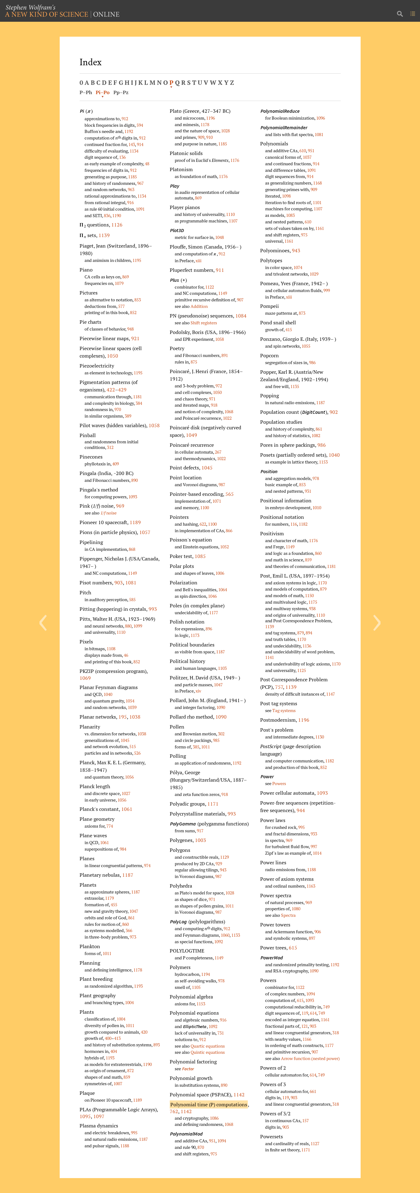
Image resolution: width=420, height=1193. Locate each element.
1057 (144, 532)
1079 (119, 283)
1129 (224, 857)
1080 (296, 909)
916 (130, 202)
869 (125, 277)
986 (312, 362)
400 (108, 1038)
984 (123, 849)
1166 (306, 1039)
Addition (199, 306)
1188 (124, 1146)
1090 (220, 707)
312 (110, 447)
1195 (136, 260)
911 (220, 270)
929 (218, 863)
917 (200, 831)
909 (201, 137)
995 (134, 1133)
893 (156, 1045)
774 (109, 826)
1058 (154, 425)
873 (302, 313)
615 (293, 947)
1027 (126, 793)
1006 (219, 573)
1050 (112, 355)
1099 (137, 626)
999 (326, 290)
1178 (137, 970)
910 (209, 137)
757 (279, 686)
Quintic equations (208, 1052)
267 (218, 452)
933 (314, 834)
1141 (269, 657)
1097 (98, 1116)
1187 (127, 874)
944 (301, 810)
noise (108, 513)
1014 (317, 853)
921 (135, 338)
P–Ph (86, 92)
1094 (221, 1141)
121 (304, 1026)
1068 (228, 411)
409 (115, 464)
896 (208, 629)
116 (293, 524)
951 (212, 1141)
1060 (225, 935)
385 (196, 747)
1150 (309, 595)
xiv (198, 691)
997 (314, 846)
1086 (214, 1118)
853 (137, 300)
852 (133, 312)
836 (107, 215)
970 (117, 409)
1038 (135, 716)
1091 (140, 209)
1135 (294, 386)
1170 (322, 583)
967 (140, 183)
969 (120, 505)
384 (139, 403)
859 (126, 1077)
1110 (121, 632)
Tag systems (284, 710)
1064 (222, 589)
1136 (306, 646)
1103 (222, 668)
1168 (317, 183)
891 (224, 355)
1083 (290, 215)
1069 (85, 677)
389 (128, 416)
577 (121, 306)
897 (312, 938)
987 (222, 484)
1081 (130, 582)
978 (221, 981)
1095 (85, 1116)
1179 (109, 898)
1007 (117, 1083)
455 (114, 904)
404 (113, 1051)
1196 (210, 118)
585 (132, 599)
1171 (213, 803)
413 (117, 1038)
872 (130, 1070)
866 (229, 530)
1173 (195, 635)
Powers (279, 783)
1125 (301, 670)
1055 (306, 346)
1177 (213, 612)
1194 (205, 974)
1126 (116, 224)
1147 (330, 694)
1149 (132, 573)
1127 (315, 1143)
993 (153, 609)
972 (218, 386)
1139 (104, 235)
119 (305, 1013)
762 (174, 1111)
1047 (133, 911)
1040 (108, 694)
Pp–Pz (120, 92)
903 (118, 582)
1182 (303, 524)
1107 (233, 221)
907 (240, 300)
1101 (317, 202)
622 (203, 524)
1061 (126, 809)
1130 (319, 737)
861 (131, 918)
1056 (129, 777)
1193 (138, 986)
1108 (111, 648)
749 (326, 1007)
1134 (134, 151)
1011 (107, 953)
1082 (316, 435)
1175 (312, 602)
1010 (316, 507)
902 (334, 412)
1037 (307, 157)
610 (302, 150)
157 (305, 1120)
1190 (116, 215)
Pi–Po (103, 92)
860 (125, 924)
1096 (320, 118)
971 (212, 399)
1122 (209, 287)
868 (132, 549)
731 (220, 1033)
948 (130, 329)
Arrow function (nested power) (310, 1058)
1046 (212, 596)
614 (313, 1013)
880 (128, 626)
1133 (235, 935)
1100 (204, 507)
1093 (132, 497)
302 (221, 734)
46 (126, 655)
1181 (137, 397)
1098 (286, 196)
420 (144, 1032)
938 (312, 608)
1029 (314, 274)
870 (200, 1147)
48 (147, 164)
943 (223, 870)
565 (229, 494)
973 (133, 937)
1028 (225, 131)
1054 (130, 701)
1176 (234, 160)
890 (134, 480)
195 (122, 716)
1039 (132, 707)
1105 (196, 987)
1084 (241, 315)
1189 (135, 522)
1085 (200, 556)
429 (122, 389)
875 (194, 362)
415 (288, 329)
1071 (216, 501)
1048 (219, 237)
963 (131, 189)
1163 (311, 886)
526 (137, 753)
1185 (132, 177)
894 (309, 633)
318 (335, 1032)
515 (132, 746)
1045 (125, 740)
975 (213, 1154)
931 (308, 491)
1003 (200, 840)
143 (131, 144)
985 (216, 740)
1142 (239, 1094)
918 (214, 405)
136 (122, 157)
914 (140, 144)
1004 (129, 1002)
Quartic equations (208, 1046)
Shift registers (204, 323)
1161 (319, 228)
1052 (224, 547)
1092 (218, 941)
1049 (191, 435)
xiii (198, 260)
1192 (128, 131)
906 (317, 932)
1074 (297, 267)
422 (111, 389)
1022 (227, 418)
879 (323, 589)
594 (139, 125)
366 (129, 930)
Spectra (288, 915)
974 (147, 865)
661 (313, 1091)
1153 (200, 1004)
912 (125, 118)
